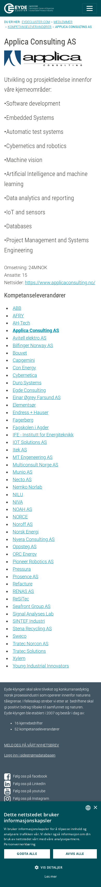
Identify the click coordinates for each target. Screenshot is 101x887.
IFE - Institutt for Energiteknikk (43, 434)
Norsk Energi (26, 531)
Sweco (19, 636)
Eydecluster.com (36, 22)
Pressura (22, 569)
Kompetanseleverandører (30, 27)
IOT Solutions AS (30, 442)
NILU (18, 494)
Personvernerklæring (20, 844)
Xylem (19, 658)
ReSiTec (21, 599)
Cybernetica (25, 375)
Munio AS (22, 472)
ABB (17, 308)
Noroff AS (23, 524)
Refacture (22, 584)
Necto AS (22, 479)
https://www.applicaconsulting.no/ (60, 282)
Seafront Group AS (32, 606)
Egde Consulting (29, 390)
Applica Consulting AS (36, 330)
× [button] (95, 808)
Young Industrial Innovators (41, 666)
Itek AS (20, 449)
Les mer (51, 876)
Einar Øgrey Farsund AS (37, 397)
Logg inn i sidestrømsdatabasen (29, 755)
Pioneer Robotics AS (33, 561)
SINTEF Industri (29, 621)
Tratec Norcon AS (30, 643)
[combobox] (88, 807)
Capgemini (24, 360)
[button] (50, 867)
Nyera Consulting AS (34, 539)
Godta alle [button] (27, 854)
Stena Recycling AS (32, 628)
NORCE (20, 516)
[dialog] (50, 844)
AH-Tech (21, 323)
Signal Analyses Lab (33, 614)
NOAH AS (22, 509)
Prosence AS (25, 576)
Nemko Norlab (27, 487)
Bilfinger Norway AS (33, 345)
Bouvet (20, 353)
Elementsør (24, 405)
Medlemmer (63, 22)
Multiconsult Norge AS (35, 464)
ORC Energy (25, 554)
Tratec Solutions (29, 651)
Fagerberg (23, 420)
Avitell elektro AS (29, 338)
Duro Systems (27, 382)
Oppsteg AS (25, 546)
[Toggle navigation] (89, 8)
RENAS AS (23, 591)
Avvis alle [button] (75, 854)
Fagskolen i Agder (31, 427)
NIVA (18, 502)
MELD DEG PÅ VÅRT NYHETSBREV (31, 745)
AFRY (18, 315)
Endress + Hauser (30, 412)
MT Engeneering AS (33, 457)
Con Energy (24, 367)
